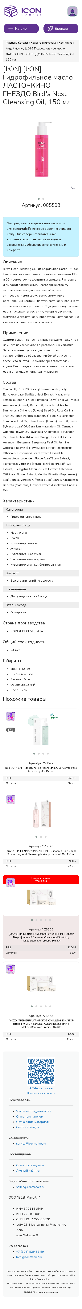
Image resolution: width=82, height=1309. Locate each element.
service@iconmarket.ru (31, 1144)
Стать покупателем (29, 1116)
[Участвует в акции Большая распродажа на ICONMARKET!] (10, 716)
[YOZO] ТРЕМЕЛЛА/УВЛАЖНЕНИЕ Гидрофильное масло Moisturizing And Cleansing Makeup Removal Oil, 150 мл (41, 852)
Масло (19, 48)
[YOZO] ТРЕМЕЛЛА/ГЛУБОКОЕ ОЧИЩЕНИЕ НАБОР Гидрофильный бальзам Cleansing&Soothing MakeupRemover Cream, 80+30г (41, 937)
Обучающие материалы (33, 1122)
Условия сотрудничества (33, 1111)
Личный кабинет (28, 1171)
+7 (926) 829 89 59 (30, 1252)
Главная (11, 43)
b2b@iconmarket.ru (29, 1257)
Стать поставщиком (30, 1165)
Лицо (9, 48)
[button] (38, 199)
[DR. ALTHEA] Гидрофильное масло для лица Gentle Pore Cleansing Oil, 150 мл (41, 769)
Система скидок (27, 1127)
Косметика (65, 43)
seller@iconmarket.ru (30, 1187)
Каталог (23, 43)
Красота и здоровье (43, 43)
